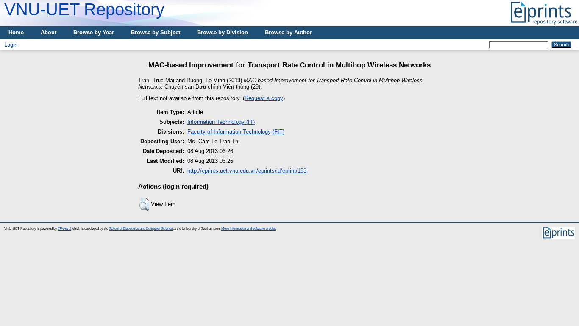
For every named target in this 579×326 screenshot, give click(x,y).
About (48, 32)
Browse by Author (288, 32)
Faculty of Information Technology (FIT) (235, 131)
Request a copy (264, 98)
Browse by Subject (155, 32)
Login (10, 45)
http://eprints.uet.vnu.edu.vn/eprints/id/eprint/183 (246, 170)
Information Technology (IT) (221, 122)
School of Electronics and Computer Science (141, 229)
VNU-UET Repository (84, 9)
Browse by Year (93, 32)
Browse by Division (222, 32)
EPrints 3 (64, 229)
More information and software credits (248, 229)
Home (16, 32)
